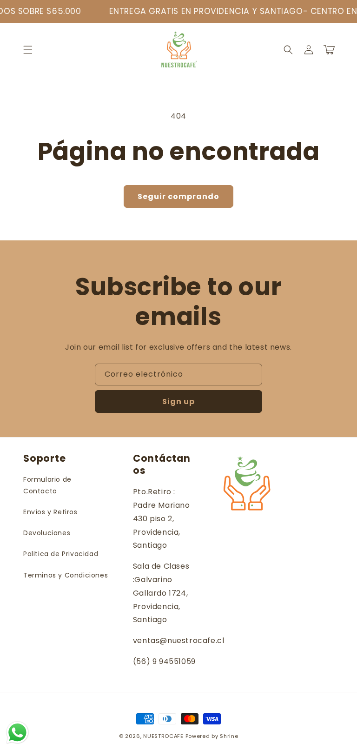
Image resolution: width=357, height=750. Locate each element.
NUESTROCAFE (163, 736)
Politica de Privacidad (60, 553)
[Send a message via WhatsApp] (17, 732)
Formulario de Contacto (47, 485)
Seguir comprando (178, 196)
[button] (28, 50)
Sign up (178, 401)
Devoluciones (46, 533)
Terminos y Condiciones (65, 575)
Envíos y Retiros (50, 512)
